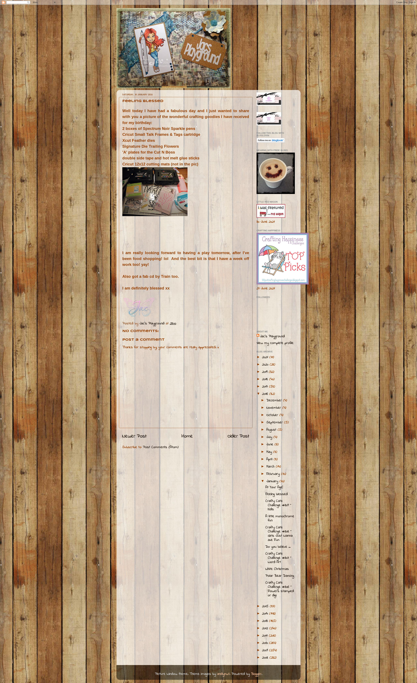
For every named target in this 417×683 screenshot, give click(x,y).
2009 (265, 650)
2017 (265, 386)
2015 (266, 606)
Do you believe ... (277, 546)
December (274, 400)
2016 (265, 394)
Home (187, 436)
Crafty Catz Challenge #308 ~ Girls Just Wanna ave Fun (279, 534)
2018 (265, 379)
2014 (265, 613)
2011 (265, 635)
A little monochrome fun (279, 518)
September (275, 422)
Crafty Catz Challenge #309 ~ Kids (278, 505)
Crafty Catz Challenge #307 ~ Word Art (278, 558)
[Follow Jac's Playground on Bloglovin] (271, 141)
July (269, 437)
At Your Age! (274, 487)
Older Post (238, 436)
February (273, 474)
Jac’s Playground (272, 336)
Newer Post (134, 436)
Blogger (256, 674)
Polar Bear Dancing (279, 576)
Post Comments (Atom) (161, 447)
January (272, 481)
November (274, 407)
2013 (265, 621)
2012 (265, 628)
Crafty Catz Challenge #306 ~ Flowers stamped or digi (279, 589)
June (270, 444)
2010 (265, 643)
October (272, 415)
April (270, 459)
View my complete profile (275, 343)
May (269, 452)
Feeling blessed (276, 494)
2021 (265, 357)
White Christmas (277, 569)
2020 (266, 364)
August (272, 429)
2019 (265, 372)
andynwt (223, 674)
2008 (265, 657)
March (271, 466)
